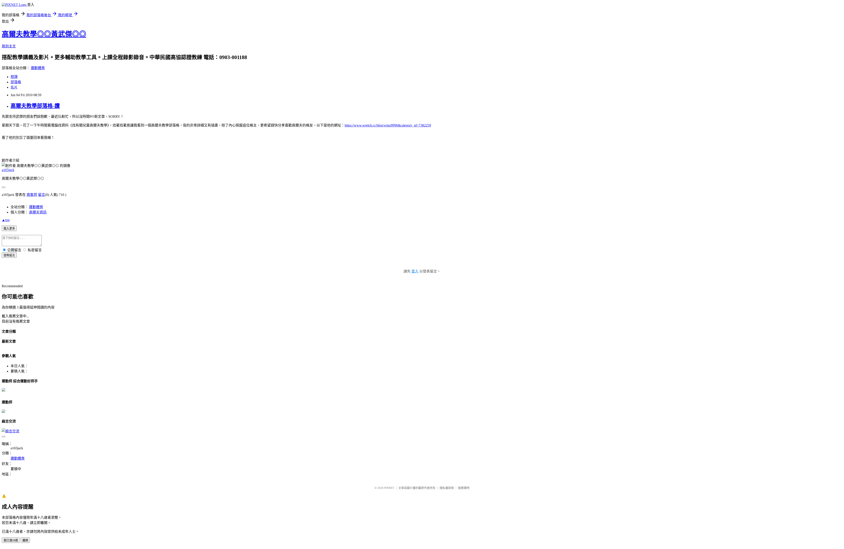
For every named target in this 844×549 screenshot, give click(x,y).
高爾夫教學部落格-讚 (35, 106)
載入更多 (9, 228)
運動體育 (38, 68)
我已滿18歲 (11, 540)
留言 (41, 195)
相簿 (14, 77)
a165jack (8, 170)
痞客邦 (32, 195)
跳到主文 (9, 46)
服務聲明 (463, 487)
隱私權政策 (447, 487)
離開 (25, 540)
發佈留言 (9, 255)
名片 (14, 87)
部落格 (16, 82)
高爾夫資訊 (38, 212)
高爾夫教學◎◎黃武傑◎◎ (44, 34)
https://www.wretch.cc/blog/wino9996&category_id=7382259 (388, 125)
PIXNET (389, 487)
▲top (6, 220)
